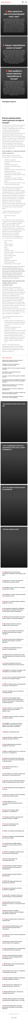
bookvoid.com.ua (6, 2)
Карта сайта (14, 1017)
